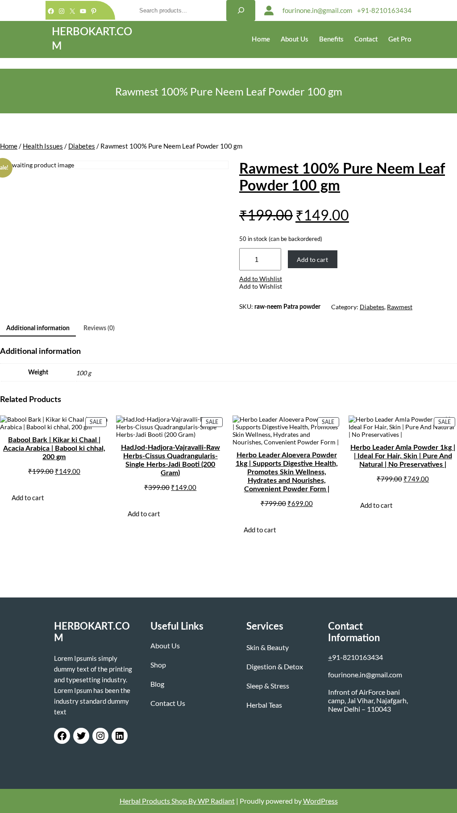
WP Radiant (215, 800)
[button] (260, 278)
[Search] (240, 10)
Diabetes (81, 146)
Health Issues (43, 146)
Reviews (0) (99, 328)
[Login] (269, 10)
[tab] (38, 329)
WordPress (320, 800)
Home (8, 146)
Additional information (38, 328)
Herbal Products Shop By (158, 800)
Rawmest (399, 307)
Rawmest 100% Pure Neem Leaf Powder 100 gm (342, 177)
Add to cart (312, 259)
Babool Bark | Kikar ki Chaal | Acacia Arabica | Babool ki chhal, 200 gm (54, 448)
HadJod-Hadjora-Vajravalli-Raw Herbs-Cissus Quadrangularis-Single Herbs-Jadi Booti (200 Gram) (170, 460)
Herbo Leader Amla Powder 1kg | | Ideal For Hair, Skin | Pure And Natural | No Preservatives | (402, 456)
